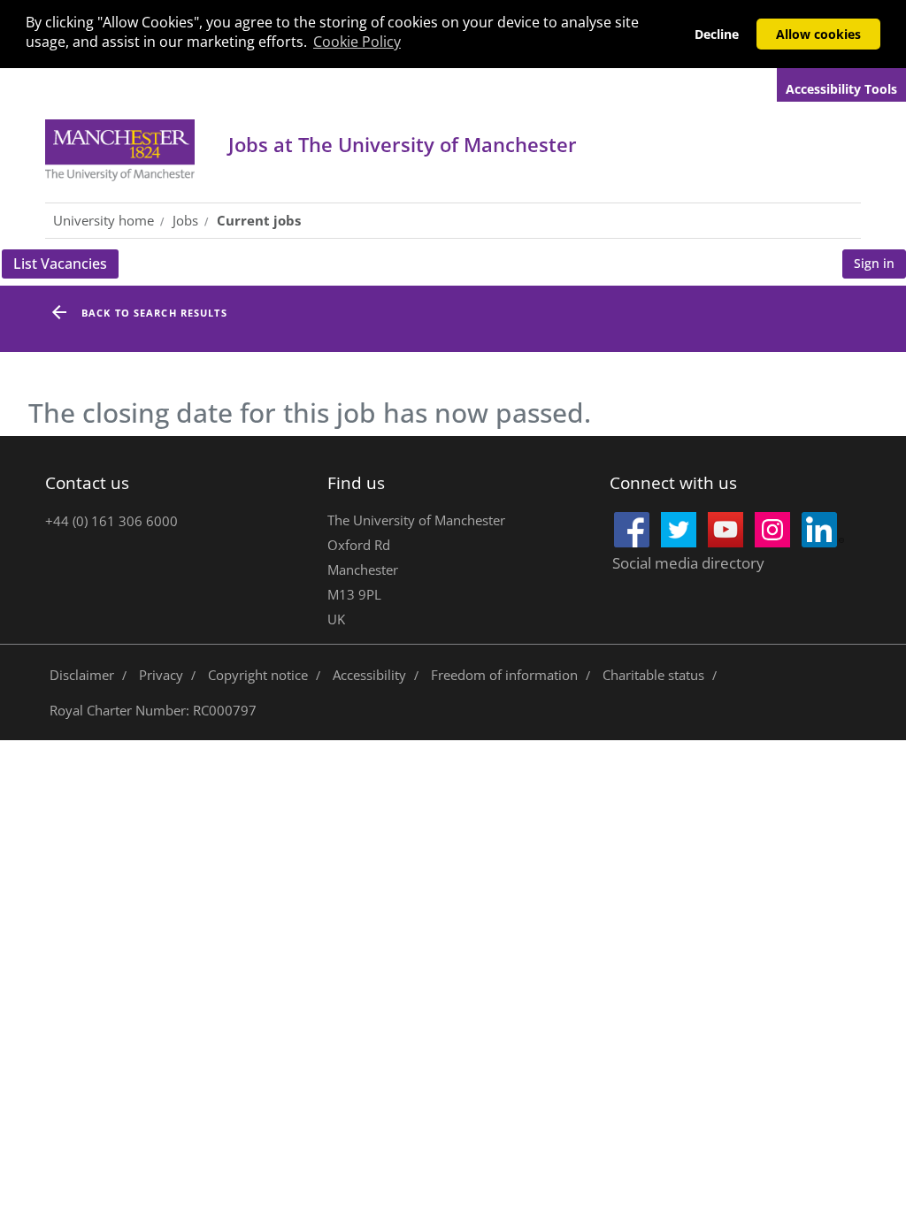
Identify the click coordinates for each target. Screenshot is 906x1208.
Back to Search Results (154, 312)
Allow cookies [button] (818, 34)
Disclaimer (82, 675)
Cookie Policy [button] (357, 41)
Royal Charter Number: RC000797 (153, 710)
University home (103, 220)
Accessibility (369, 675)
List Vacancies (66, 266)
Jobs (402, 144)
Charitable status (653, 675)
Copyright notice (258, 675)
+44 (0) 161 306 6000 (111, 521)
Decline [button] (717, 34)
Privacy (161, 675)
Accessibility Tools (841, 88)
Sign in (874, 263)
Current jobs (259, 220)
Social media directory (688, 563)
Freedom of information (504, 675)
